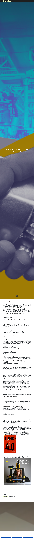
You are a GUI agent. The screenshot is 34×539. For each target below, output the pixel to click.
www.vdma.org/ (13, 347)
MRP (4, 300)
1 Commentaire (21, 301)
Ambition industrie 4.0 (8, 432)
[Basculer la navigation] (30, 1)
